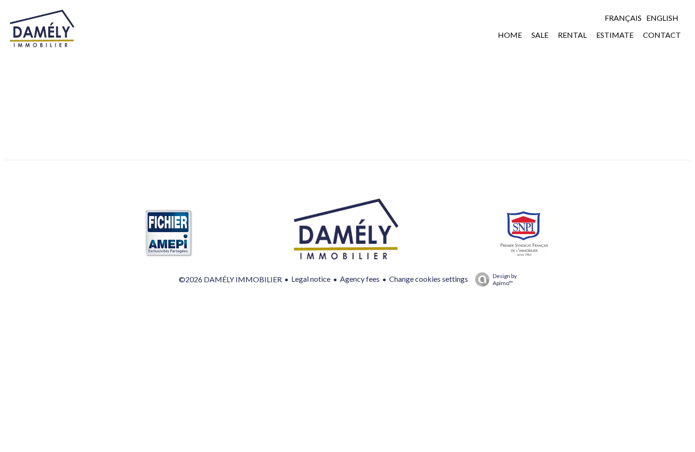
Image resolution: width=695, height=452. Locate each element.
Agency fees (360, 278)
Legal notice (310, 278)
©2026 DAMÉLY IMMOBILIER (230, 279)
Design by (505, 279)
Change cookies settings (428, 278)
